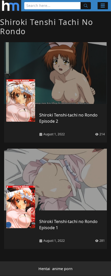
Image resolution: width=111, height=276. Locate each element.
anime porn (62, 268)
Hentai (44, 268)
